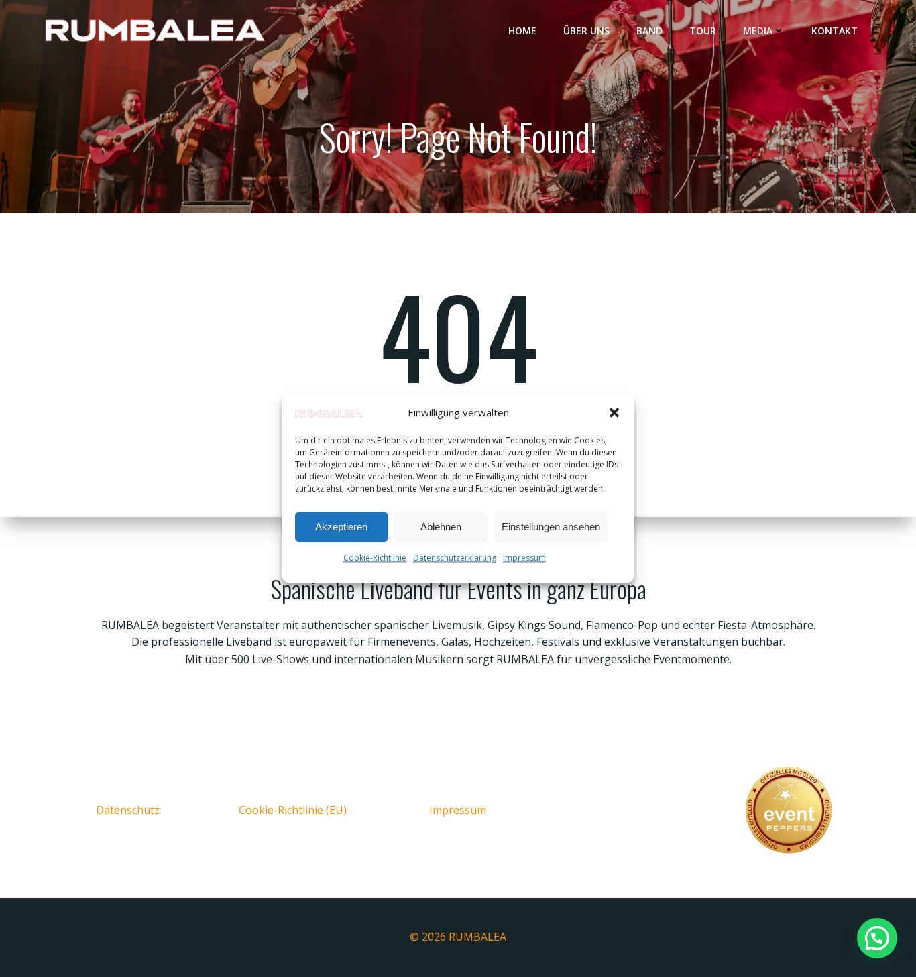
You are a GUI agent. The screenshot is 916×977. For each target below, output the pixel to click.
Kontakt (834, 30)
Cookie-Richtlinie (374, 558)
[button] (614, 413)
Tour (702, 30)
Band (649, 30)
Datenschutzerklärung (454, 558)
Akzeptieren (341, 526)
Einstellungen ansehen (551, 526)
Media (757, 30)
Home (522, 30)
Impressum (524, 558)
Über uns (586, 30)
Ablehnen (440, 526)
